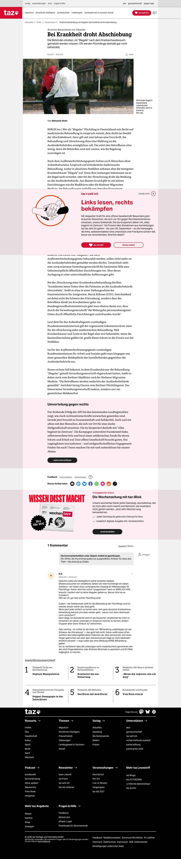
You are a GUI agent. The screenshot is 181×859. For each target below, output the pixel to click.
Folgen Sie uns (131, 712)
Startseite (29, 22)
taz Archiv (131, 788)
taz (33, 712)
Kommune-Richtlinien (133, 837)
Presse (95, 744)
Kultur (28, 740)
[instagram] (154, 713)
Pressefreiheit (65, 736)
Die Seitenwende (100, 736)
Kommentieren (66, 477)
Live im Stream (99, 783)
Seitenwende (140, 842)
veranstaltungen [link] (39, 3)
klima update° (31, 783)
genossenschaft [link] (135, 3)
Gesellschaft (31, 736)
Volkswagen (65, 740)
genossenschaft (134, 731)
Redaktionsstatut (112, 837)
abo (128, 727)
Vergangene (98, 787)
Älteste (131, 546)
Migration (63, 727)
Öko (27, 731)
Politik (38, 22)
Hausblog (97, 731)
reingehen (30, 795)
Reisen (28, 813)
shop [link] (50, 3)
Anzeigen (29, 826)
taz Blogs (130, 775)
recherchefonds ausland (138, 740)
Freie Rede (30, 791)
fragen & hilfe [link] (59, 3)
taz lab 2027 (98, 791)
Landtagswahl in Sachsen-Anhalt (72, 746)
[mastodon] (141, 713)
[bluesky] (148, 713)
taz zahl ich (131, 736)
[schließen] (153, 193)
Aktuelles (97, 727)
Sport (27, 744)
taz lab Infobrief (66, 787)
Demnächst (98, 774)
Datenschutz (109, 842)
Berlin (28, 748)
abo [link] (124, 3)
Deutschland (50, 22)
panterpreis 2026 (134, 748)
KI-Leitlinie (149, 837)
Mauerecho (30, 787)
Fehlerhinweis (80, 477)
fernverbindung (32, 778)
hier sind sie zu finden (78, 561)
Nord (27, 753)
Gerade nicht (144, 193)
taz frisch (63, 778)
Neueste (122, 546)
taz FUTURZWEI (134, 779)
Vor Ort (96, 778)
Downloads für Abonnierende (73, 825)
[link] (30, 13)
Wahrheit (29, 757)
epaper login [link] (149, 3)
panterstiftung (133, 744)
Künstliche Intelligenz (69, 731)
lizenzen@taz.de (44, 841)
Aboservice (64, 817)
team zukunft (65, 774)
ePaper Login (65, 821)
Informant (97, 842)
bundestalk (30, 774)
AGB (131, 842)
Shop (27, 822)
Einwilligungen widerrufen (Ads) (107, 846)
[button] (155, 13)
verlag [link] (27, 3)
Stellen (95, 740)
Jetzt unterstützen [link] (62, 460)
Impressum (122, 842)
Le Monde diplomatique (138, 783)
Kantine (28, 818)
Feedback (64, 813)
